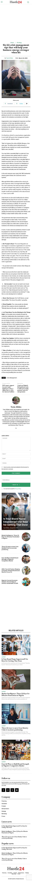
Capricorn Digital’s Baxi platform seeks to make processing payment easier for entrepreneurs (22, 389)
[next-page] (27, 495)
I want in (15, 484)
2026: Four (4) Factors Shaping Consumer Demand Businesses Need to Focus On (11, 570)
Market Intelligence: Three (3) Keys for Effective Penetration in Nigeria (10, 537)
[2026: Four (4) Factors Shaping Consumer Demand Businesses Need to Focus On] (26, 570)
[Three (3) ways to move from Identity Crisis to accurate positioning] (26, 548)
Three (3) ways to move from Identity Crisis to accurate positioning (10, 548)
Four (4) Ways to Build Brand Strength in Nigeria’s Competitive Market (10, 559)
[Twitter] (16, 427)
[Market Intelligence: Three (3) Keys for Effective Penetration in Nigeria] (26, 536)
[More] (26, 103)
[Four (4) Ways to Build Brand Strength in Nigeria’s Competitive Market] (26, 559)
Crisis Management (12, 377)
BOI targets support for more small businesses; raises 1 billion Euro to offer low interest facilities (8, 389)
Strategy (19, 42)
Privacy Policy (18, 488)
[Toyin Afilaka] (16, 400)
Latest (12, 42)
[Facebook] (3, 790)
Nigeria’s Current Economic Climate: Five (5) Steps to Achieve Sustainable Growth (10, 582)
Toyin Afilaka (9, 58)
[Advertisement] (16, 21)
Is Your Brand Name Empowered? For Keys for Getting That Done (15, 521)
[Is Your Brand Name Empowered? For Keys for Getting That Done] (16, 511)
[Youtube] (17, 790)
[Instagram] (8, 790)
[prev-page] (24, 495)
